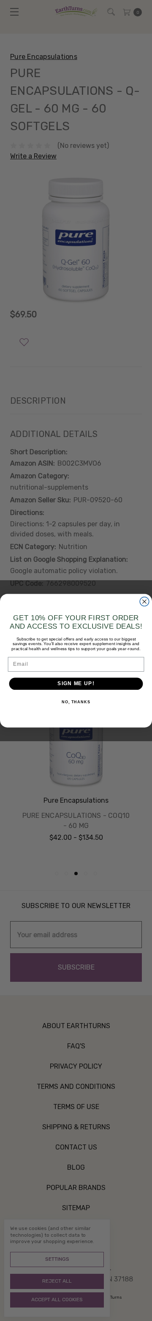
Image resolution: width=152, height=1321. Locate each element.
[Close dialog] (144, 601)
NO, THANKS (76, 701)
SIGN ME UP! (75, 683)
